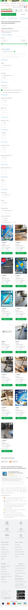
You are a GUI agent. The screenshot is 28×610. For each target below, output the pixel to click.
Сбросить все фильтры (7, 34)
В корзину (8, 253)
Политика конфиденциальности (19, 576)
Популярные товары (5, 544)
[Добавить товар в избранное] (12, 226)
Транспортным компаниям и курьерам (6, 577)
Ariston (5, 461)
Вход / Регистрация (18, 7)
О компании (3, 579)
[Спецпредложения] (21, 529)
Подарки (2, 558)
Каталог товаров (4, 542)
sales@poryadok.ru (7, 598)
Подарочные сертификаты (20, 568)
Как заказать (17, 544)
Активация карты (13, 3)
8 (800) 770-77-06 (14, 5)
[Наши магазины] (7, 529)
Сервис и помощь (19, 542)
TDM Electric (14, 461)
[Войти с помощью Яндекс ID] (26, 7)
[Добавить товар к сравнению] (9, 226)
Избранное (3, 547)
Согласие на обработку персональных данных (19, 584)
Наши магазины (4, 554)
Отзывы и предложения (19, 551)
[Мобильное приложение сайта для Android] (21, 591)
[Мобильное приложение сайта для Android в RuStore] (21, 598)
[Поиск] (16, 10)
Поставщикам (3, 569)
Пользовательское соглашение (21, 581)
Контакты (17, 556)
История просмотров (5, 552)
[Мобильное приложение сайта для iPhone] (21, 594)
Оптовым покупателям (5, 573)
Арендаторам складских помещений (5, 566)
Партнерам (3, 563)
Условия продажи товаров (20, 565)
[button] (8, 14)
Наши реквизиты (4, 581)
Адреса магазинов (4, 3)
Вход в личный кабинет (19, 554)
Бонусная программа (19, 570)
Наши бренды (3, 556)
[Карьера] (7, 535)
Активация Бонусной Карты (20, 573)
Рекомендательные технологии (21, 587)
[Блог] (21, 522)
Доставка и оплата (18, 547)
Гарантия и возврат (18, 549)
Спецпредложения (4, 549)
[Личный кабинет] (21, 535)
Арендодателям (4, 571)
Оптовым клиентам (21, 3)
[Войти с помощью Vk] (24, 7)
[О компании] (7, 522)
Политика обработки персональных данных (19, 579)
